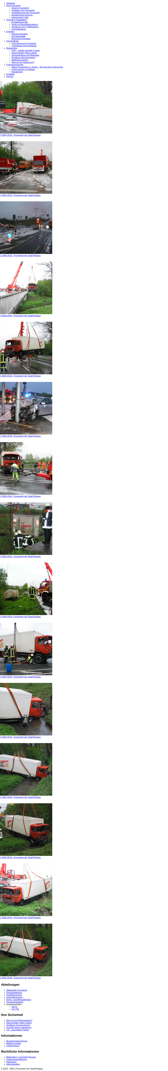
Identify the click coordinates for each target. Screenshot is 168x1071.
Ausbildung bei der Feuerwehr (26, 13)
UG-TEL (15, 1009)
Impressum (11, 1062)
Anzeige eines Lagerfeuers (18, 1027)
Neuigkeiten (17, 72)
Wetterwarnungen (20, 60)
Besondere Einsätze (21, 39)
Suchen (10, 76)
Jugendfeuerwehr (14, 997)
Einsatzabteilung (14, 992)
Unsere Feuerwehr (20, 8)
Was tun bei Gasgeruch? (23, 62)
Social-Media (12, 41)
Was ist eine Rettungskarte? (19, 1020)
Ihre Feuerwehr (13, 5)
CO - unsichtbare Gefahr (17, 1030)
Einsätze (10, 31)
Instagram (32, 46)
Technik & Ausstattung (16, 20)
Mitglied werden (13, 1043)
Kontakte (10, 74)
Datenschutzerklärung (16, 1059)
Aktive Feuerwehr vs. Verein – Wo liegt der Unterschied (37, 67)
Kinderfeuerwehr (14, 995)
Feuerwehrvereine (14, 65)
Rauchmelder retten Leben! (24, 53)
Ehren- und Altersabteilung (18, 1000)
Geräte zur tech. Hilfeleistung (25, 27)
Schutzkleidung (19, 29)
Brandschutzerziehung (22, 15)
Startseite (10, 3)
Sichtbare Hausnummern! (23, 58)
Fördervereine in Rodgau (23, 69)
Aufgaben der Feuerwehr (23, 10)
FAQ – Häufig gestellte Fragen (26, 50)
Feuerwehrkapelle (14, 1002)
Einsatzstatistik (18, 36)
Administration (13, 1064)
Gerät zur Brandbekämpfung (25, 24)
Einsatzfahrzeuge (20, 22)
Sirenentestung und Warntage (25, 55)
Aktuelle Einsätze (20, 34)
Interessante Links (20, 17)
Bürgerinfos (11, 48)
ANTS (14, 1007)
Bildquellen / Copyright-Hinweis (21, 1057)
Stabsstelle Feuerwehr (16, 990)
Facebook (31, 43)
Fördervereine (12, 1046)
